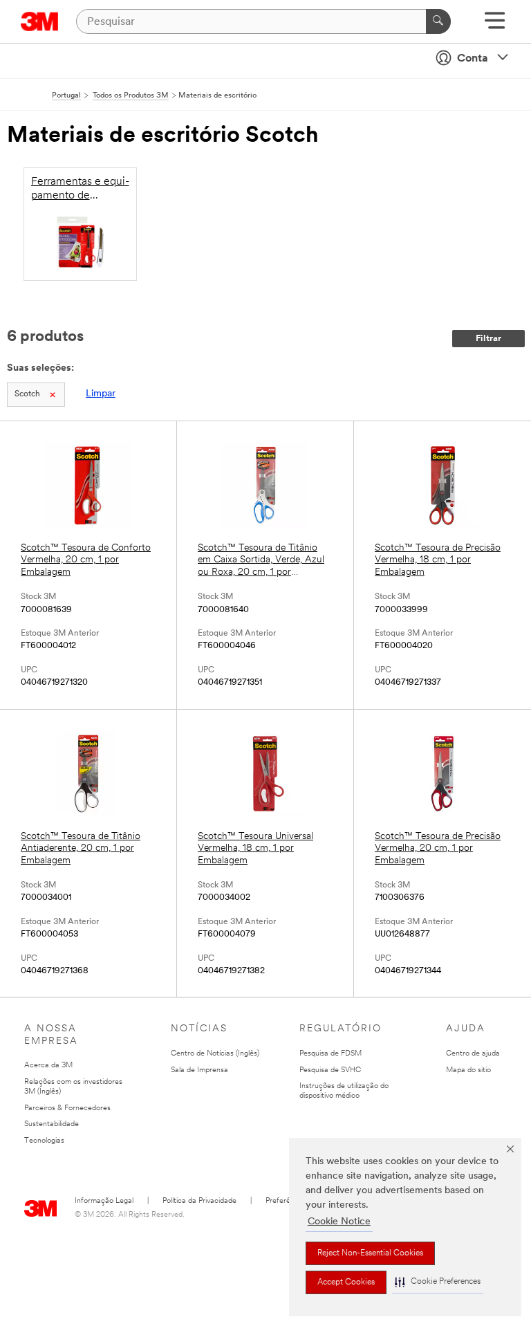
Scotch (27, 394)
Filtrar (488, 338)
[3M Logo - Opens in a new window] (40, 21)
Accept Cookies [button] (346, 1282)
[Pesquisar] (438, 21)
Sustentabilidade (51, 1124)
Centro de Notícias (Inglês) (215, 1054)
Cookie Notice (339, 1222)
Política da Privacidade (199, 1201)
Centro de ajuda (473, 1054)
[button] (437, 1282)
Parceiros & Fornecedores (67, 1108)
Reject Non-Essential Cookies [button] (370, 1253)
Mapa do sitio (468, 1070)
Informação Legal (104, 1201)
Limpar (100, 394)
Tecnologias (44, 1141)
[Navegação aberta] (495, 25)
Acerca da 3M (48, 1065)
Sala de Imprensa (199, 1070)
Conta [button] (472, 58)
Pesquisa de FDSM (330, 1054)
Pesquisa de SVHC (330, 1070)
